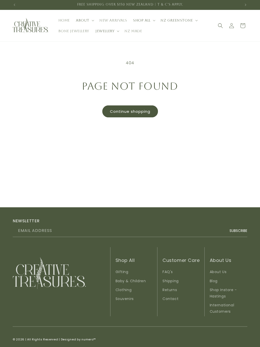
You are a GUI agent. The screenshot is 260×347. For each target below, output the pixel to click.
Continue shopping (130, 111)
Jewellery (105, 31)
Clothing (124, 289)
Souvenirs (125, 298)
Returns (169, 289)
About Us (218, 271)
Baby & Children (131, 280)
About (82, 20)
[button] (84, 20)
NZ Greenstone (176, 20)
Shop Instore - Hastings (223, 293)
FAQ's (167, 271)
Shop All (142, 20)
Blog (214, 280)
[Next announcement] (245, 5)
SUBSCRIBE (238, 230)
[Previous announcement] (14, 5)
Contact (170, 298)
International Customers (222, 308)
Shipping (170, 280)
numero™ (89, 339)
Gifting (122, 271)
